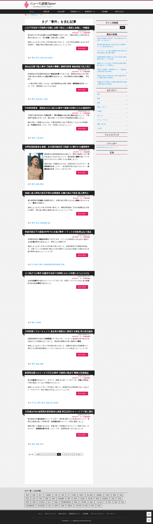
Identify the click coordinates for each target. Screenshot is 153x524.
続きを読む (82, 48)
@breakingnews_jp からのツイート (107, 147)
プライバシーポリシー (97, 513)
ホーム (32, 11)
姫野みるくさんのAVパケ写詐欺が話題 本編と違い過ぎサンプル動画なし (112, 64)
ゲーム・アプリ (102, 120)
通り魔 (90, 498)
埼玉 (27, 498)
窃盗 (47, 403)
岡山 (122, 502)
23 (47, 454)
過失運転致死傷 (66, 502)
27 (63, 454)
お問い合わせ (119, 11)
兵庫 (53, 498)
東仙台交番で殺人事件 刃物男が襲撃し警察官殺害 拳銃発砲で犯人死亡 (58, 66)
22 (43, 454)
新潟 (99, 505)
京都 (119, 498)
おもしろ (100, 115)
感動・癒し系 (101, 124)
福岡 (42, 364)
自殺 (42, 58)
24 (51, 454)
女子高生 (41, 502)
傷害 (37, 184)
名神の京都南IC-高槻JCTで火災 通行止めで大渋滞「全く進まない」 (112, 39)
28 (67, 454)
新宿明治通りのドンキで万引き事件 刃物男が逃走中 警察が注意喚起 (57, 373)
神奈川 (81, 495)
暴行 (42, 138)
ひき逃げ (35, 264)
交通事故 (99, 495)
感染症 (70, 505)
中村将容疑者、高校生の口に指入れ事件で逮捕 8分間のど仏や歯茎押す (58, 108)
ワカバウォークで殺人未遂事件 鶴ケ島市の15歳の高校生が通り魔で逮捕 (112, 52)
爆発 (62, 505)
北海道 (38, 322)
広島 (113, 498)
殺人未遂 (90, 495)
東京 (37, 58)
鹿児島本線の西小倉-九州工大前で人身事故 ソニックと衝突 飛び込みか (112, 45)
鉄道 (34, 495)
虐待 (92, 505)
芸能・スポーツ (102, 107)
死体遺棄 (43, 223)
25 (55, 454)
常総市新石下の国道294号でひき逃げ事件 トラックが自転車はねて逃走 (58, 232)
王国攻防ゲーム (75, 11)
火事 (62, 495)
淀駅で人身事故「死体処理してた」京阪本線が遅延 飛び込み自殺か (111, 70)
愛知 (42, 184)
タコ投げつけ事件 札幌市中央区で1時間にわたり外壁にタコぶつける (57, 273)
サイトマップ (111, 513)
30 (75, 454)
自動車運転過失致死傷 (52, 264)
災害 (98, 103)
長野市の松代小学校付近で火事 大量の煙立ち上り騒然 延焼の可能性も (112, 76)
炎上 (49, 502)
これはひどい (100, 502)
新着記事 (46, 11)
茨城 (62, 264)
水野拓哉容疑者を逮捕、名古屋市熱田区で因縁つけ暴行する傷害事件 (57, 147)
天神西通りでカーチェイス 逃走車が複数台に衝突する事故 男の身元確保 (59, 331)
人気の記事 (61, 11)
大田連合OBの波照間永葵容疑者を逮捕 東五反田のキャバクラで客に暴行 (59, 411)
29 (71, 454)
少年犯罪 (83, 502)
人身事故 (48, 495)
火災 (34, 498)
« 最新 (38, 454)
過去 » (80, 454)
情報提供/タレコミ (74, 513)
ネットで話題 (72, 495)
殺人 (42, 99)
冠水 (50, 505)
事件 (89, 31)
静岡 (27, 502)
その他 (88, 196)
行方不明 (78, 505)
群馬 (56, 505)
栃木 (116, 502)
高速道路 (105, 498)
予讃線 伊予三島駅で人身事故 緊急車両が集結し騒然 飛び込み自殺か (112, 83)
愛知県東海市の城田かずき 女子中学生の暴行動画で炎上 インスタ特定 (112, 58)
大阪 (56, 495)
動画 (75, 502)
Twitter (107, 495)
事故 (37, 364)
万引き (34, 403)
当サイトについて (50, 513)
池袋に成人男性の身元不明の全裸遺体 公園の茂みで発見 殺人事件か (57, 193)
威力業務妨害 (30, 505)
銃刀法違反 (48, 58)
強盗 (56, 502)
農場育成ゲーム (90, 11)
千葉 (37, 138)
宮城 (37, 99)
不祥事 (99, 111)
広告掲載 (105, 11)
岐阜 (86, 505)
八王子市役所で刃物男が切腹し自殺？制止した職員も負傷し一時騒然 (57, 28)
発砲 (46, 99)
